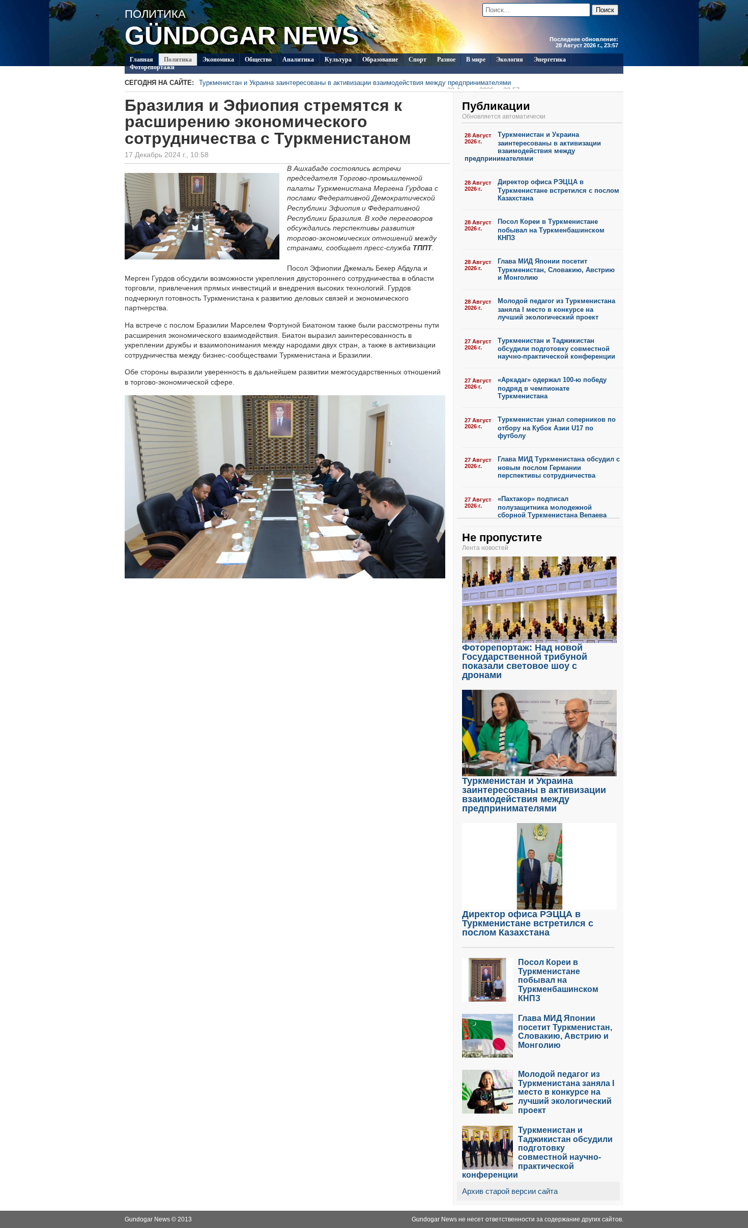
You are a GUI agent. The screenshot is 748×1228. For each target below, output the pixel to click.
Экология (509, 59)
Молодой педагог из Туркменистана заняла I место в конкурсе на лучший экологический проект (556, 309)
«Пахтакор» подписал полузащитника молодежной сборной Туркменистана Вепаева (552, 507)
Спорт (417, 59)
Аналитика (298, 59)
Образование (380, 59)
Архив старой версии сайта (510, 1191)
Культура (338, 59)
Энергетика (550, 59)
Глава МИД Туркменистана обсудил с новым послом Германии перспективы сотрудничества (559, 467)
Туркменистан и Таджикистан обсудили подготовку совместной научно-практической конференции (556, 349)
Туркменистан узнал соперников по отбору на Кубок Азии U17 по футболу (557, 428)
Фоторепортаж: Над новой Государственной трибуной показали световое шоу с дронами (524, 661)
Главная (141, 59)
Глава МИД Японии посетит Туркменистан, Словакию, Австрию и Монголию (556, 269)
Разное (446, 59)
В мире (475, 59)
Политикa (178, 59)
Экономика (218, 59)
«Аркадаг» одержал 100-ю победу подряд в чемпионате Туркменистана (552, 388)
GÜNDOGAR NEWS (242, 35)
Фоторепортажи (152, 67)
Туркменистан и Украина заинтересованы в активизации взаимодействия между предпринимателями (359, 84)
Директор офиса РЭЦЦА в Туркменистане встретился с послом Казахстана (558, 190)
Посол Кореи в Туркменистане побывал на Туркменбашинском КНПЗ (551, 230)
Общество (258, 59)
